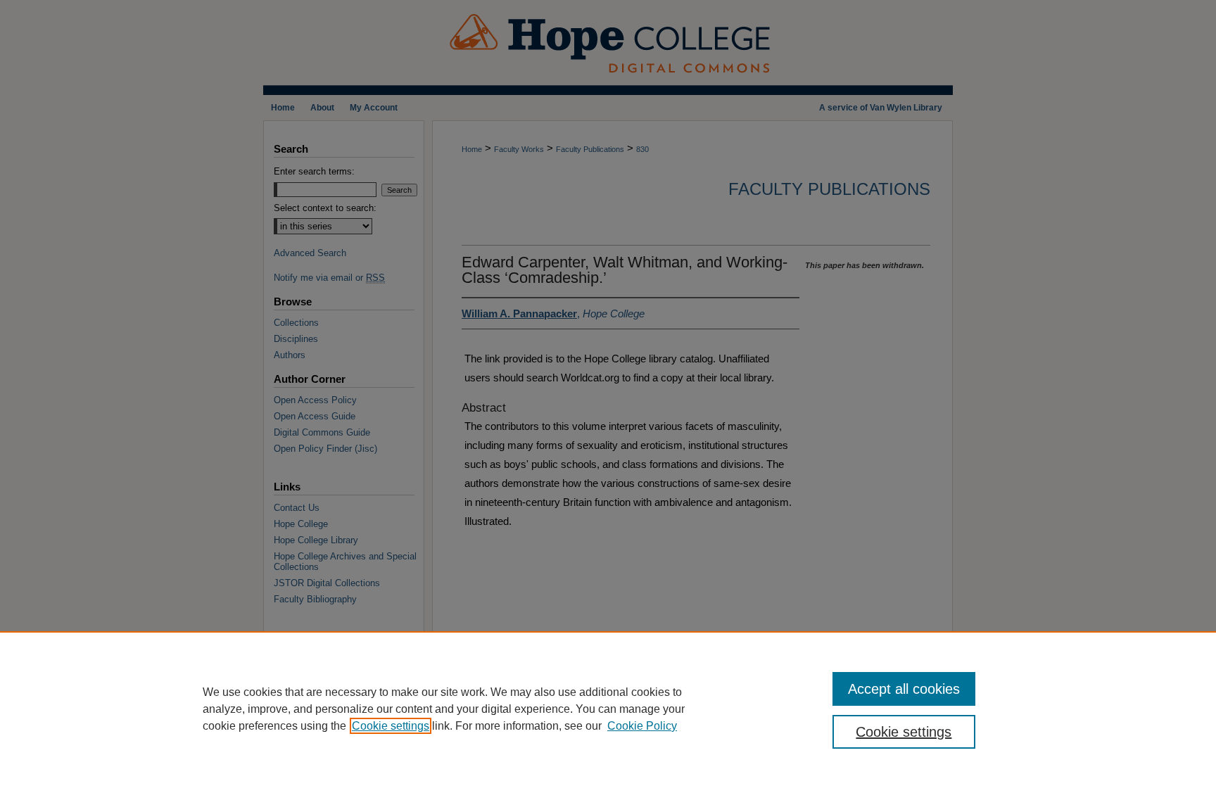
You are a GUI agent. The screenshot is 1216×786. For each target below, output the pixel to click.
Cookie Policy (642, 726)
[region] (608, 708)
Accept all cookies (904, 689)
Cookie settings (390, 726)
